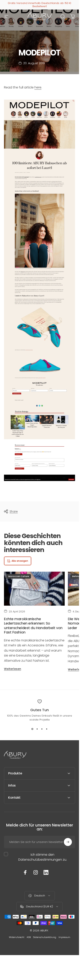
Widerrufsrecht (16, 937)
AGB (29, 937)
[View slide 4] (46, 728)
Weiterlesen (12, 669)
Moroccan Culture (18, 576)
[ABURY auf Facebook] (25, 872)
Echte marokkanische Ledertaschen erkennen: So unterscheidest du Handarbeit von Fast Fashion (33, 625)
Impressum (64, 937)
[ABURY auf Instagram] (35, 872)
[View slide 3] (42, 728)
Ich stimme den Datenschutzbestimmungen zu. (42, 857)
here (37, 87)
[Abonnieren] (68, 842)
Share (14, 511)
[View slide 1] (32, 728)
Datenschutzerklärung (44, 937)
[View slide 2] (37, 728)
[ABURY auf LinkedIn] (46, 872)
